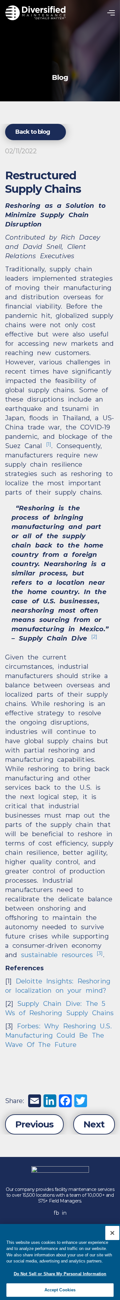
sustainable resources (57, 955)
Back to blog (32, 131)
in (64, 1213)
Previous (34, 1124)
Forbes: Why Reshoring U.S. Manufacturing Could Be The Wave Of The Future (58, 1035)
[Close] (112, 1233)
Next (94, 1124)
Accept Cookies (60, 1289)
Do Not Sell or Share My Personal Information (60, 1273)
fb (56, 1213)
